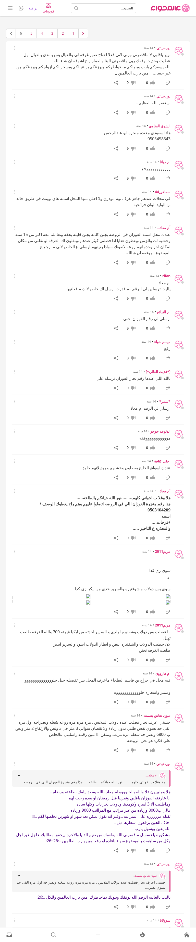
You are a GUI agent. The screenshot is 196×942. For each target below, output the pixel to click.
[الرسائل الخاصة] (9, 935)
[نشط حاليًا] (142, 935)
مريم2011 (162, 551)
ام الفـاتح (163, 311)
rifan (166, 275)
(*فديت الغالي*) (158, 371)
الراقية (34, 8)
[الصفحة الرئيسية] (170, 8)
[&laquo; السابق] (83, 33)
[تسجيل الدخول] (98, 935)
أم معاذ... (163, 227)
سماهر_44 (162, 191)
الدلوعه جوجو (160, 431)
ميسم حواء (162, 341)
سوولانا (165, 920)
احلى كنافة (162, 461)
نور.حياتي (163, 47)
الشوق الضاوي (159, 125)
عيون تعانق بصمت (156, 715)
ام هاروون (162, 673)
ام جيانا (165, 161)
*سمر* (164, 401)
